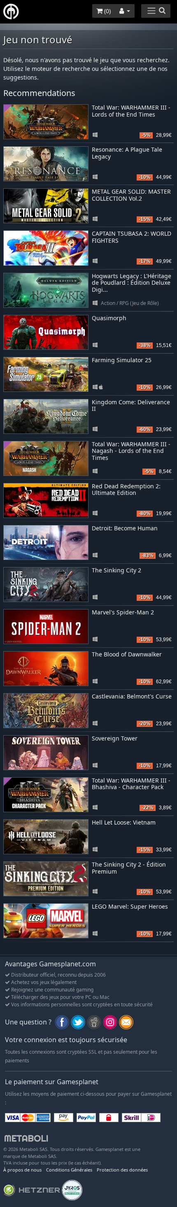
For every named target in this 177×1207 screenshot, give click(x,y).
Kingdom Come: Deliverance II (131, 405)
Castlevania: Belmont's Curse (132, 696)
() (106, 11)
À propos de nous (22, 1170)
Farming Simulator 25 (121, 360)
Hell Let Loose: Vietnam (124, 822)
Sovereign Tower (114, 738)
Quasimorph (109, 318)
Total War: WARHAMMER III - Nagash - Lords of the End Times (131, 451)
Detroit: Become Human (125, 528)
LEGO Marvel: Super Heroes (130, 906)
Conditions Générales (69, 1170)
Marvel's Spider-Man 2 (123, 612)
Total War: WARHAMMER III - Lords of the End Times (131, 110)
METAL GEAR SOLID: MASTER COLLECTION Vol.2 (131, 194)
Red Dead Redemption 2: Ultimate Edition (126, 489)
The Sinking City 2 (116, 570)
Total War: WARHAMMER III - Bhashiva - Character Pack (131, 783)
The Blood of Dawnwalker (127, 654)
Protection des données (122, 1170)
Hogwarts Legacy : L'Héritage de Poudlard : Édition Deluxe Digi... (131, 283)
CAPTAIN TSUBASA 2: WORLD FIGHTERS (131, 237)
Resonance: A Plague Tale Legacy (127, 152)
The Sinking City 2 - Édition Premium (129, 867)
